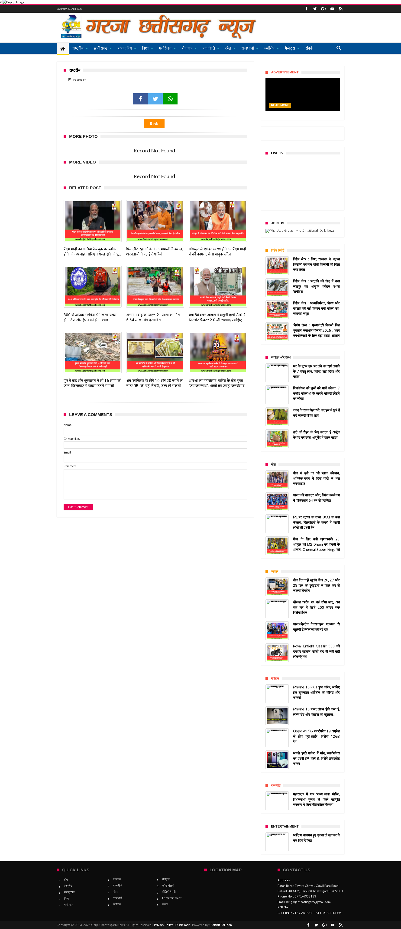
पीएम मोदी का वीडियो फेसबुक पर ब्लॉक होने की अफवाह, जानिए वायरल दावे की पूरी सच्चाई (92, 252)
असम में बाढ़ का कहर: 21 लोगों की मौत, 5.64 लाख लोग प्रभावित (153, 317)
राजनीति (117, 885)
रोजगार (117, 879)
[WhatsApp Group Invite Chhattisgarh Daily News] (302, 231)
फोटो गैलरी (168, 885)
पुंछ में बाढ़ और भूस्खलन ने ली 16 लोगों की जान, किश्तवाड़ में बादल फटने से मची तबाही (92, 383)
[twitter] (155, 98)
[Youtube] (332, 9)
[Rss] (340, 9)
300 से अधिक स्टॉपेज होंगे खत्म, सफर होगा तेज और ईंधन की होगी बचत (90, 317)
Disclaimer (182, 925)
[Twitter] (315, 9)
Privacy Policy (163, 925)
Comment (70, 466)
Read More (280, 105)
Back (154, 123)
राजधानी (117, 898)
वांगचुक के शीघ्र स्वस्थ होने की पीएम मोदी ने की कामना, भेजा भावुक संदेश (217, 251)
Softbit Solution (221, 925)
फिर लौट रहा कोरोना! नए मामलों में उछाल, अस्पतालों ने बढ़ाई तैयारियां (154, 251)
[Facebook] (306, 9)
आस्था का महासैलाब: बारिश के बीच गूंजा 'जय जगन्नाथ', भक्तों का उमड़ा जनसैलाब (216, 383)
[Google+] (323, 9)
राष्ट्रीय (68, 886)
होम (66, 880)
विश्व (66, 898)
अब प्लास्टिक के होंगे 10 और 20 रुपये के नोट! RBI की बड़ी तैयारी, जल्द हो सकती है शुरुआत (155, 383)
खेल (115, 892)
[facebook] (140, 98)
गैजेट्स (166, 879)
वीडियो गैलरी (169, 892)
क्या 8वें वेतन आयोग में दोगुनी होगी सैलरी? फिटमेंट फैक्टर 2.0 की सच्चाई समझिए (217, 317)
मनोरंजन (68, 905)
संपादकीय (69, 892)
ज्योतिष (117, 904)
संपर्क (165, 904)
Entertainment (171, 898)
